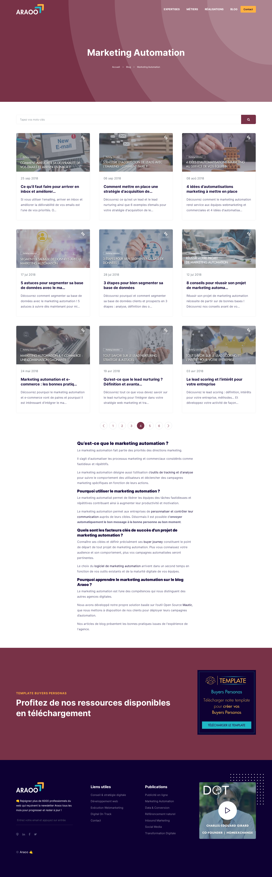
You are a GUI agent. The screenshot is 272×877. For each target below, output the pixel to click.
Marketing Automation (159, 801)
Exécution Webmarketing (107, 807)
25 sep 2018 (29, 178)
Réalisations (214, 9)
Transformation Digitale (160, 833)
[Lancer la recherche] (248, 119)
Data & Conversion (157, 807)
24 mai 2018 (29, 371)
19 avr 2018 (112, 371)
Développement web (104, 801)
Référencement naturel (160, 814)
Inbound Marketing (157, 820)
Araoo (24, 852)
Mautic (187, 605)
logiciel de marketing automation (117, 566)
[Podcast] (17, 834)
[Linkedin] (23, 834)
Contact (248, 9)
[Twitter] (35, 834)
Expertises (172, 9)
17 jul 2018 (28, 274)
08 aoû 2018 (195, 178)
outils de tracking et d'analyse (172, 472)
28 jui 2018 (111, 274)
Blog (234, 9)
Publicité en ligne (156, 795)
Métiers (192, 9)
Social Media (153, 826)
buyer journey (153, 542)
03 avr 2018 (195, 371)
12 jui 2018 (194, 274)
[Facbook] (29, 834)
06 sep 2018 (112, 178)
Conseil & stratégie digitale (108, 795)
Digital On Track (101, 814)
